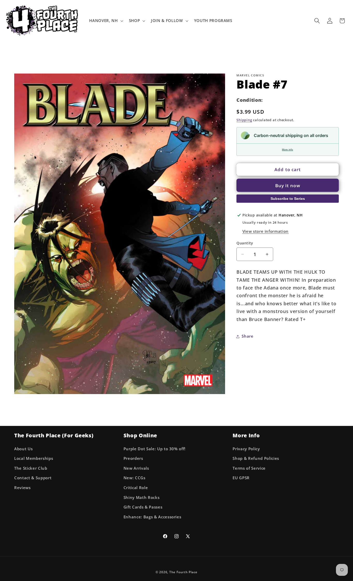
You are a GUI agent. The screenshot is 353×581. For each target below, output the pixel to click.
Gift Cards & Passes (143, 507)
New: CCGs (134, 478)
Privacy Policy (246, 448)
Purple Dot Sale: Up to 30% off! (155, 448)
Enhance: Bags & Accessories (152, 517)
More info (287, 149)
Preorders (133, 458)
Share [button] (247, 336)
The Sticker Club (30, 468)
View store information (265, 231)
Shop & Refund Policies (256, 458)
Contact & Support (32, 478)
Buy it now (287, 185)
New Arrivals (136, 468)
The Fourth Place (183, 572)
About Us (23, 448)
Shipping (244, 119)
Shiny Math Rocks (142, 497)
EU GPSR (241, 478)
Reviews (22, 487)
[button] (105, 21)
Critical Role (136, 487)
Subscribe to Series (288, 198)
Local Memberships (33, 458)
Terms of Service (249, 468)
